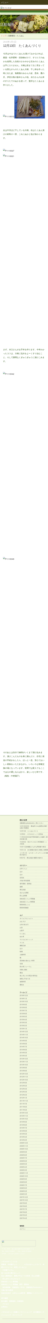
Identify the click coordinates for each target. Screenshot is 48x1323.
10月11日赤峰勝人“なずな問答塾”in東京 (33, 847)
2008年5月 (23, 1191)
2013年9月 (23, 1068)
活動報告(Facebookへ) (34, 1287)
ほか (21, 871)
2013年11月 (24, 1062)
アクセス (5, 1304)
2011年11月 (24, 1101)
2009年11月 (24, 1146)
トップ (3, 35)
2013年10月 (24, 1065)
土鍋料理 (23, 954)
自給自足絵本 (6, 1293)
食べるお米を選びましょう (10, 1273)
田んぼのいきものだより (11, 1278)
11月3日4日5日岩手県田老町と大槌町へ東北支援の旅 (34, 838)
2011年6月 (23, 1107)
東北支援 (23, 889)
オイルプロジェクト (26, 918)
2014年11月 (24, 1034)
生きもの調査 (24, 893)
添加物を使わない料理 (27, 960)
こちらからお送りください (16, 1253)
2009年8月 (23, 1155)
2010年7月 (23, 1128)
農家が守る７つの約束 (22, 1276)
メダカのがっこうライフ (32, 1264)
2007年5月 (23, 1215)
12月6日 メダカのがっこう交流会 (31, 834)
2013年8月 (23, 1071)
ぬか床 (22, 936)
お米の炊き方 (24, 924)
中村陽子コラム (8, 1270)
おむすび (23, 921)
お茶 (21, 927)
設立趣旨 (4, 1301)
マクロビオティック (26, 939)
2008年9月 (23, 1179)
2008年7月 (23, 1185)
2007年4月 (23, 1218)
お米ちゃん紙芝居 (18, 1293)
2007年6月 (23, 1212)
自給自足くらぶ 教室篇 (27, 902)
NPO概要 (4, 1298)
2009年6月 (23, 1161)
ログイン (23, 1229)
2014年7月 (23, 1046)
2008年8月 (23, 1182)
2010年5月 (23, 1134)
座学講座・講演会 (26, 883)
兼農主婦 (23, 945)
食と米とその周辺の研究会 (28, 975)
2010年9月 (23, 1122)
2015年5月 (23, 1016)
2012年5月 (23, 1086)
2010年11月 (24, 1116)
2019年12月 (24, 995)
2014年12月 (24, 1031)
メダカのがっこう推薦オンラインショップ (16, 1312)
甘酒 (21, 963)
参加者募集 (6, 1287)
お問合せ (4, 1307)
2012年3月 (23, 1092)
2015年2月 (23, 1025)
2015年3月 (23, 1022)
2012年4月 (23, 1089)
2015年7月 (23, 1010)
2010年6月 (23, 1131)
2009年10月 (24, 1149)
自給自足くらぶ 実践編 (27, 899)
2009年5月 (23, 1164)
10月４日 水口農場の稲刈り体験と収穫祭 (34, 850)
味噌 (21, 951)
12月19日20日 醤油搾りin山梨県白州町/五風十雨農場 (33, 827)
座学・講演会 (24, 1284)
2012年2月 (23, 1095)
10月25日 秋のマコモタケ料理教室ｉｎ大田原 (33, 843)
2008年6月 (23, 1188)
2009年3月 (23, 1170)
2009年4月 (23, 1167)
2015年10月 (24, 1001)
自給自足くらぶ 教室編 (9, 1281)
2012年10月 (24, 1080)
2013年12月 (24, 1059)
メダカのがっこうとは (9, 1261)
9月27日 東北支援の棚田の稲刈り (31, 858)
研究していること (20, 1267)
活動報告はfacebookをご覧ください (32, 823)
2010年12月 (24, 1113)
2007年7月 (23, 1209)
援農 (21, 887)
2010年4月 (23, 1137)
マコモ (22, 942)
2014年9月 (23, 1040)
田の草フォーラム (26, 966)
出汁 (21, 948)
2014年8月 (23, 1044)
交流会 (22, 877)
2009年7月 (23, 1158)
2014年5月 (23, 1052)
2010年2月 (23, 1140)
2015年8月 (23, 1007)
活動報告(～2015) (18, 1287)
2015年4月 (23, 1019)
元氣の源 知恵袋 (7, 1290)
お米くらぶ (23, 868)
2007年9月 (23, 1203)
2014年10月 (24, 1037)
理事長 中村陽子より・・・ (11, 1264)
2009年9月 (23, 1152)
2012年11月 (24, 1077)
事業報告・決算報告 (16, 1301)
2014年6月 (23, 1050)
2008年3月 (23, 1194)
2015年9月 (23, 1004)
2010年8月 (23, 1125)
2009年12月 (24, 1143)
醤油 (21, 973)
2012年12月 (24, 1074)
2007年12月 (24, 1197)
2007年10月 (24, 1200)
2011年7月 (23, 1104)
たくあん (23, 933)
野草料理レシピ (25, 904)
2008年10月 (24, 1176)
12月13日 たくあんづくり (22, 45)
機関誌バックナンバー (35, 1293)
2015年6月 (23, 1013)
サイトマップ (17, 1315)
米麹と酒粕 (23, 969)
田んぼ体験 (23, 895)
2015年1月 (23, 1028)
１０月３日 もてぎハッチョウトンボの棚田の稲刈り (34, 854)
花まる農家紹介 (6, 1276)
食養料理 (23, 981)
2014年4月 (23, 1056)
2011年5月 (23, 1110)
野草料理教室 (24, 908)
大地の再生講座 (25, 880)
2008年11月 (24, 1173)
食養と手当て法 (25, 979)
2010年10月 (24, 1119)
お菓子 (22, 930)
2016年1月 (23, 998)
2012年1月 (23, 1098)
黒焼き (22, 985)
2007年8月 (23, 1206)
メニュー (4, 2)
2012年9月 (23, 1083)
